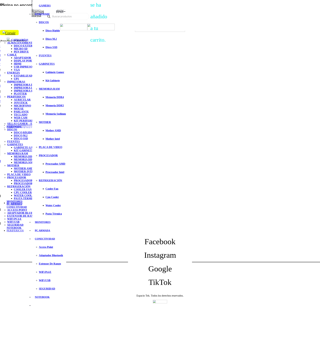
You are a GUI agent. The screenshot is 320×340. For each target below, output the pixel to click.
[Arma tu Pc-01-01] (101, 29)
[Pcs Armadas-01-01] (73, 29)
